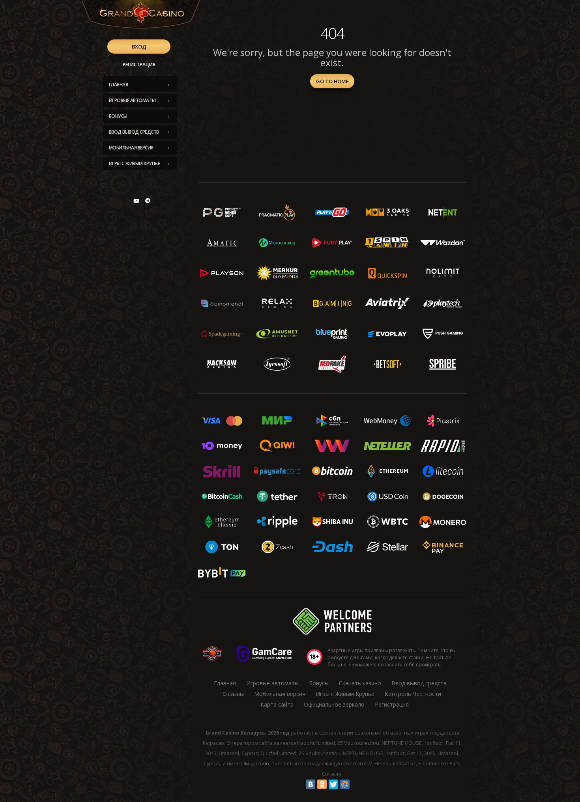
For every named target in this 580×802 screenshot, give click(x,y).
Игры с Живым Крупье (134, 163)
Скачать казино (360, 683)
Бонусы (118, 116)
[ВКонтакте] (310, 784)
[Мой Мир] (345, 784)
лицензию (256, 763)
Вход (139, 46)
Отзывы (233, 694)
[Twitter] (333, 784)
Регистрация (139, 64)
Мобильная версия (131, 147)
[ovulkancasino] (147, 200)
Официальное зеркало (334, 704)
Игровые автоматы (132, 100)
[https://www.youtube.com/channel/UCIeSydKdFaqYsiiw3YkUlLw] (136, 200)
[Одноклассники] (322, 784)
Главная (118, 84)
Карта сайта (277, 704)
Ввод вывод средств (134, 132)
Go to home (332, 81)
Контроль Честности (413, 694)
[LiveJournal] (356, 784)
